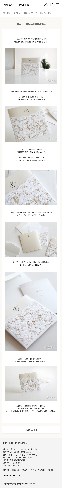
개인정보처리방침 (38, 470)
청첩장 (6, 13)
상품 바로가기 (31, 429)
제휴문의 (15, 470)
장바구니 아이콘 (51, 4)
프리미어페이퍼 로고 (16, 5)
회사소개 (6, 470)
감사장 (16, 13)
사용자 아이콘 (46, 4)
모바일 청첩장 (43, 13)
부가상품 (28, 13)
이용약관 (25, 470)
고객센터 (50, 470)
